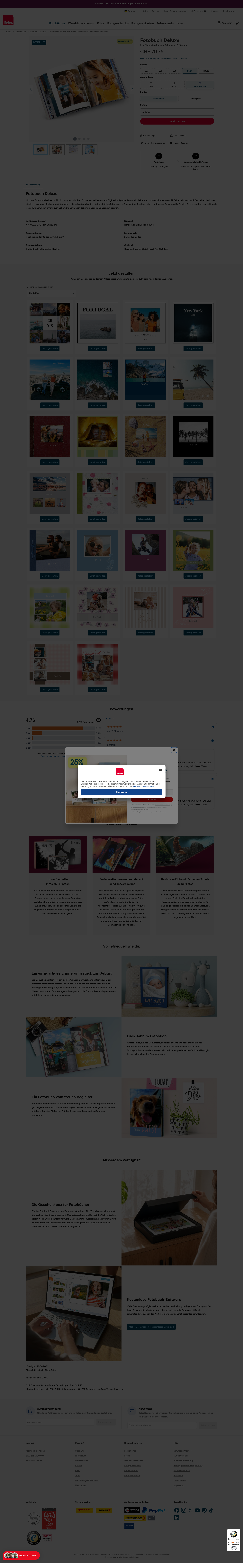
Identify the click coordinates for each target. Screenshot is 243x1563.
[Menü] (238, 1531)
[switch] (234, 1548)
